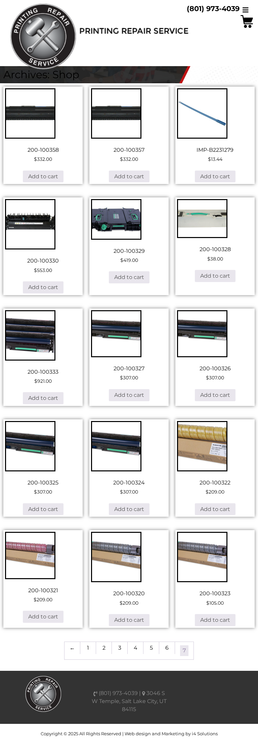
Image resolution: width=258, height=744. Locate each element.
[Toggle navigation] (245, 10)
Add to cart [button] (43, 176)
